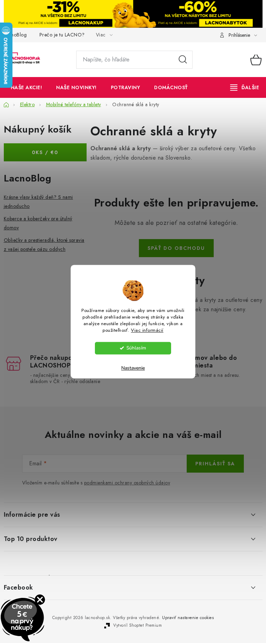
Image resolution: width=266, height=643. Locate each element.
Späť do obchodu (176, 248)
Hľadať (183, 60)
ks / (45, 152)
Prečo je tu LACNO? (62, 34)
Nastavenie (133, 368)
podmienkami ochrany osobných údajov (127, 482)
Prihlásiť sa (215, 463)
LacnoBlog (15, 34)
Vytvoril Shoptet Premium (137, 625)
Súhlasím (136, 348)
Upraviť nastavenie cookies (188, 618)
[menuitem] (26, 87)
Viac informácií (147, 330)
